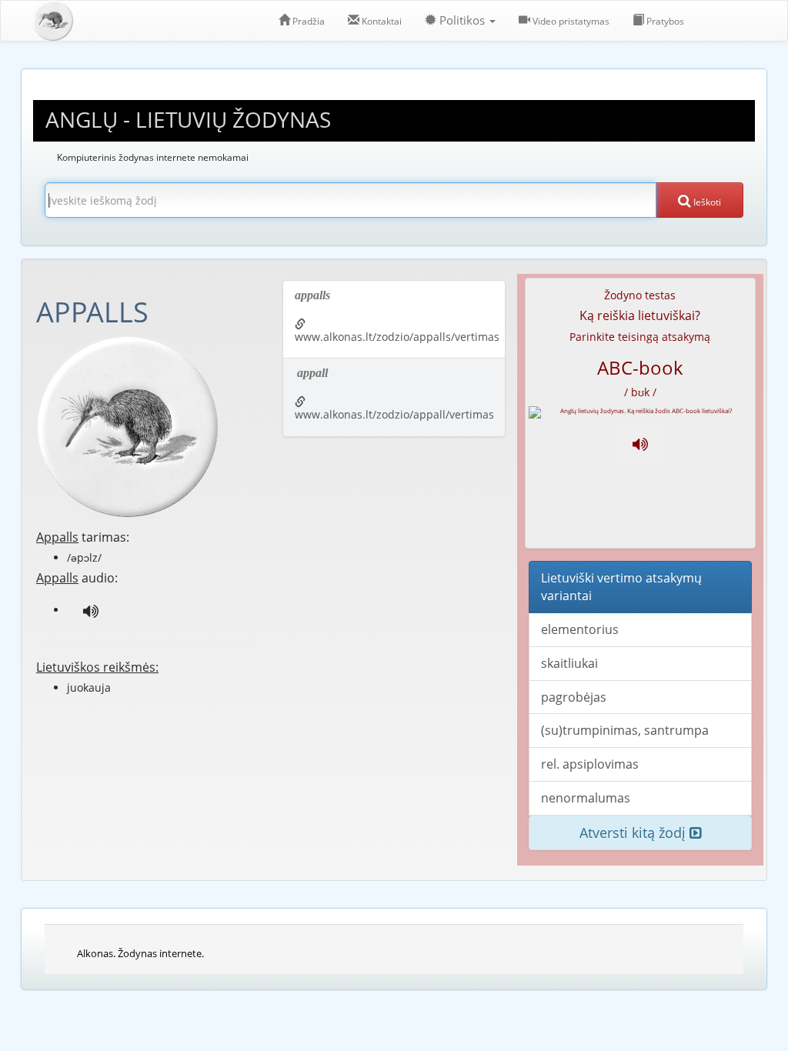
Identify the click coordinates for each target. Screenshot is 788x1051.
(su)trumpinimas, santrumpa (625, 730)
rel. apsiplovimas (590, 764)
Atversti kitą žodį (634, 832)
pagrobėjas (573, 697)
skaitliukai (569, 663)
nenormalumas (585, 797)
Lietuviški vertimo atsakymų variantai (621, 586)
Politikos (462, 20)
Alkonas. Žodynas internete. (140, 953)
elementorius (580, 629)
